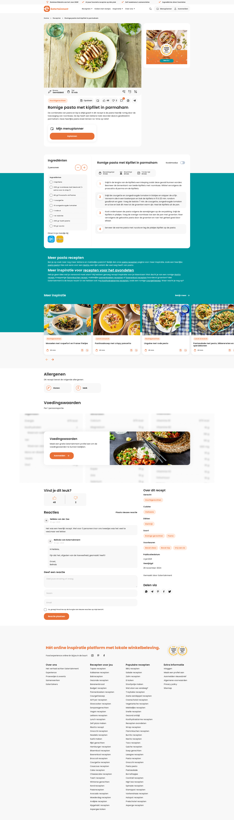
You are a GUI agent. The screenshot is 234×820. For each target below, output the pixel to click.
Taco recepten (133, 742)
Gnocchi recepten (99, 731)
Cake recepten (97, 770)
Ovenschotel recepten (137, 699)
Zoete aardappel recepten (139, 696)
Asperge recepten (135, 805)
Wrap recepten (133, 727)
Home (46, 18)
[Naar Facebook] (104, 655)
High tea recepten (134, 781)
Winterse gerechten (99, 781)
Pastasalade (132, 770)
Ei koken (130, 680)
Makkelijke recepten (135, 707)
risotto (86, 265)
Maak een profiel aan (174, 672)
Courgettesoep (97, 696)
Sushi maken (96, 738)
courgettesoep (153, 280)
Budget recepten (98, 688)
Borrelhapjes (132, 774)
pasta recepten (129, 262)
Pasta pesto (131, 766)
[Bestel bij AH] (51, 239)
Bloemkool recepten (100, 750)
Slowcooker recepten (100, 703)
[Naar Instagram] (92, 655)
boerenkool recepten (136, 277)
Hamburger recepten (100, 746)
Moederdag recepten (100, 797)
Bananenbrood (97, 684)
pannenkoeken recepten (111, 277)
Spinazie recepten (134, 785)
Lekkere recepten (98, 715)
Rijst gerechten (97, 742)
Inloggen (168, 668)
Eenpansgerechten (99, 707)
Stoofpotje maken (134, 684)
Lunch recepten (97, 719)
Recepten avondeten (136, 723)
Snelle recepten (133, 711)
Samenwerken (53, 680)
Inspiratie (117, 9)
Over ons (129, 9)
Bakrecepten (96, 676)
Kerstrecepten (97, 785)
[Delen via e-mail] (134, 100)
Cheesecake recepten (101, 774)
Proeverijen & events (56, 676)
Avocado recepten (99, 793)
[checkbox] (182, 162)
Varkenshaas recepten (137, 793)
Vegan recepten (98, 711)
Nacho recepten (134, 738)
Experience (51, 672)
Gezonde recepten (99, 680)
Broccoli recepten (98, 758)
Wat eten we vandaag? (137, 688)
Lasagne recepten (134, 754)
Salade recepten (134, 672)
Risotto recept (97, 727)
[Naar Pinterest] (98, 655)
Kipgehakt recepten (99, 805)
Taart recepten (97, 778)
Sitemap (168, 688)
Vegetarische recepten (137, 703)
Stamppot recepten (135, 789)
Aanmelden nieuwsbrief (175, 676)
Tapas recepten (98, 668)
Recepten (86, 9)
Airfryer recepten (98, 699)
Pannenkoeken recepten (102, 692)
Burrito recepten (134, 735)
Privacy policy (170, 684)
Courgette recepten (100, 762)
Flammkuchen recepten (137, 731)
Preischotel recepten (136, 801)
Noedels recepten (98, 735)
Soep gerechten (133, 750)
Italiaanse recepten (99, 672)
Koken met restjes (103, 9)
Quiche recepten (134, 746)
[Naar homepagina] (56, 8)
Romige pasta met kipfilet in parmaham (81, 18)
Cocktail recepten (134, 778)
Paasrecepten (97, 789)
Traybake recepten (135, 692)
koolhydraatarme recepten (115, 280)
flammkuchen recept (77, 277)
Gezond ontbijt (133, 715)
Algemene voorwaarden (175, 680)
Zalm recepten (133, 676)
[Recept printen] (128, 100)
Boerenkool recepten (100, 754)
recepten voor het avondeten (108, 270)
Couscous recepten (99, 766)
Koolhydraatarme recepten (139, 719)
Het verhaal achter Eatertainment (62, 668)
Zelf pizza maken (98, 723)
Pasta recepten (133, 758)
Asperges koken (98, 809)
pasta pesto (53, 265)
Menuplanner (166, 9)
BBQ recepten (132, 668)
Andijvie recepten (98, 801)
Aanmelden (183, 9)
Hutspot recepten (134, 797)
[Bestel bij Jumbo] (59, 239)
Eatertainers (52, 684)
